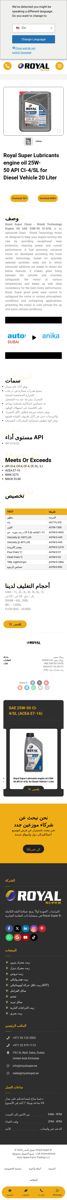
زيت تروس (16, 973)
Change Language (33, 39)
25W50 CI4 (47, 660)
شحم (13, 996)
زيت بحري (16, 1013)
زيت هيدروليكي (19, 979)
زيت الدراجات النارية (22, 1007)
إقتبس (17, 624)
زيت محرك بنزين (20, 962)
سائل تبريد (16, 1002)
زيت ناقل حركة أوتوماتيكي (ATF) (29, 985)
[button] (59, 66)
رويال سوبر (58, 657)
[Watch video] (33, 338)
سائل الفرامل (18, 990)
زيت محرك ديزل (56, 670)
